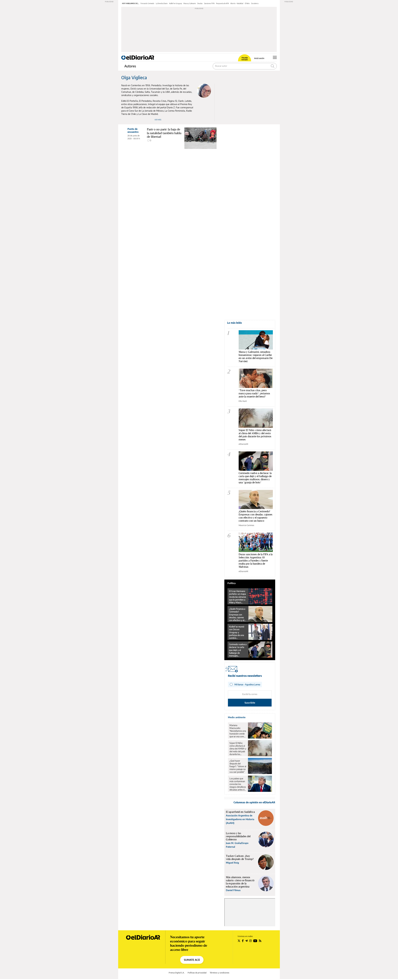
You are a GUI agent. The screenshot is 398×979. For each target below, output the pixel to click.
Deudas (200, 3)
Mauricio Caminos (246, 525)
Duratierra (254, 3)
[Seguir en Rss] (260, 940)
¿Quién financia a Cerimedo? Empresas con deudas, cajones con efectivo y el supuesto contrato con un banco (255, 516)
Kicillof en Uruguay (175, 3)
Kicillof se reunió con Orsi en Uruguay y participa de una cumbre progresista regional (236, 632)
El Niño (247, 3)
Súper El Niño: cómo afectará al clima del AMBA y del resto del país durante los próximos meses (255, 434)
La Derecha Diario (162, 3)
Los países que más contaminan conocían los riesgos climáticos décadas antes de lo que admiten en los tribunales (237, 784)
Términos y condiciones (219, 973)
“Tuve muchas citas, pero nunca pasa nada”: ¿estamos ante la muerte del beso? (254, 393)
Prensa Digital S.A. (176, 973)
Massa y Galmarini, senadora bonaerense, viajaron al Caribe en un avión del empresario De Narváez (256, 356)
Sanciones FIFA (209, 3)
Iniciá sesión (259, 58)
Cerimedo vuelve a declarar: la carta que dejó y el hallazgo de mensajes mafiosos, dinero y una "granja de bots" (255, 477)
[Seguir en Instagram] (250, 940)
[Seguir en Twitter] (239, 940)
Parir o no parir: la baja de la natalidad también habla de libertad (164, 133)
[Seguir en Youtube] (255, 940)
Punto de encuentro (133, 130)
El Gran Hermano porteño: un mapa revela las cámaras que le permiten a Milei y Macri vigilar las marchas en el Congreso (237, 597)
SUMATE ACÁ (192, 959)
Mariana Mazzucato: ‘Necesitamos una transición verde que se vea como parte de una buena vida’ (237, 731)
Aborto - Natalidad (236, 3)
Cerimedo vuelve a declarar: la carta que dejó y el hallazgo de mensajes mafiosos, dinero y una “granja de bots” (237, 650)
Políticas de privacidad (197, 973)
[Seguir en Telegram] (246, 940)
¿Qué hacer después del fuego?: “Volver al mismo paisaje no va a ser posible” (237, 766)
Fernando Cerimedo (147, 3)
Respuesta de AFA (222, 3)
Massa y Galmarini (189, 3)
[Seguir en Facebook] (243, 940)
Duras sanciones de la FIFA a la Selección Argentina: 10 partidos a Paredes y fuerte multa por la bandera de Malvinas (256, 560)
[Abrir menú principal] (275, 57)
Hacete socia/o (244, 59)
